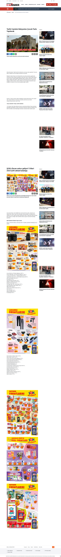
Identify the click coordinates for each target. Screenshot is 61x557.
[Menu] (47, 4)
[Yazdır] (16, 54)
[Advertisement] (30, 20)
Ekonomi (38, 4)
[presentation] (10, 8)
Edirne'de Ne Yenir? (29, 550)
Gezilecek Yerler (19, 550)
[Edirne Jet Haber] (13, 4)
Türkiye (42, 4)
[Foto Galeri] (53, 0)
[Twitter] (9, 54)
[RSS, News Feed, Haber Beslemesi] (53, 547)
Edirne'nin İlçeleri (32, 4)
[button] (32, 54)
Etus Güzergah (38, 550)
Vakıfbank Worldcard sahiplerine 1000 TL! (24, 8)
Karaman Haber (10, 552)
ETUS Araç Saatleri (48, 550)
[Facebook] (7, 54)
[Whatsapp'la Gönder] (13, 54)
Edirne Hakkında (10, 550)
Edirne (26, 4)
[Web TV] (51, 0)
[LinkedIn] (11, 54)
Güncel (22, 4)
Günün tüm (51, 8)
